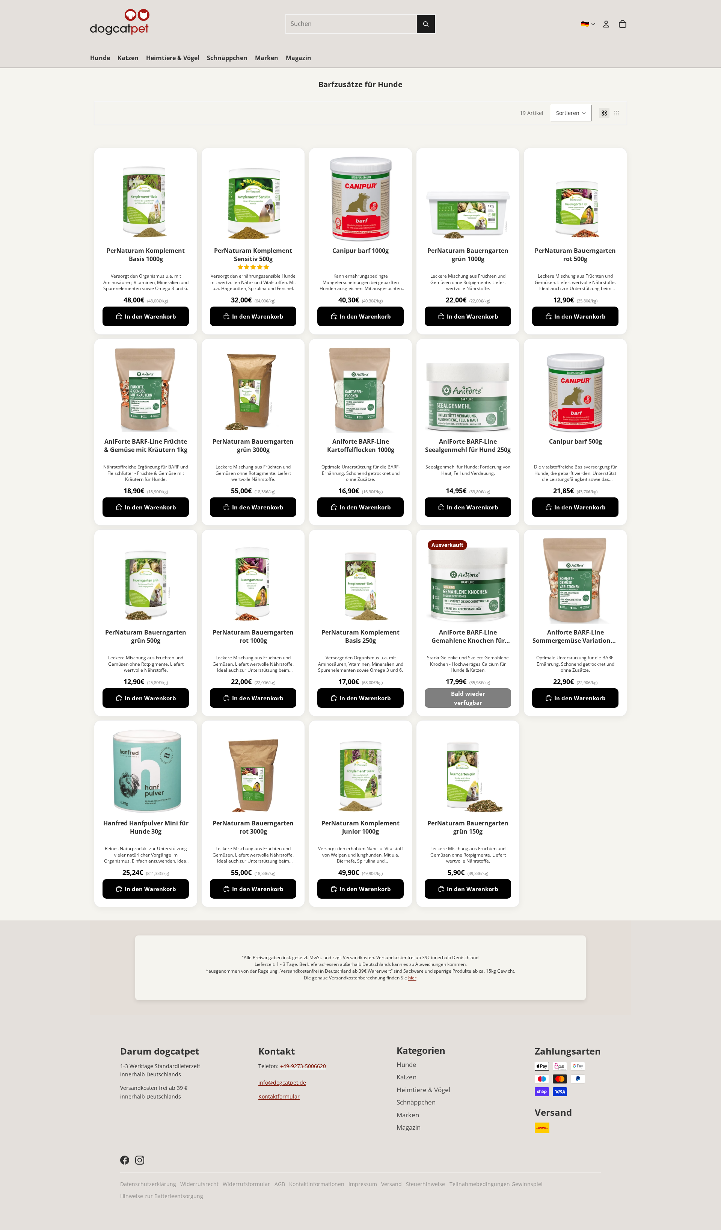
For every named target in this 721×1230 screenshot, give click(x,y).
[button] (571, 113)
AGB (280, 1184)
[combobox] (343, 24)
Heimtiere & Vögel (423, 1089)
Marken (408, 1115)
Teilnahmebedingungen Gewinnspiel (496, 1184)
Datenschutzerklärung (148, 1184)
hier (412, 978)
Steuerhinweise (425, 1184)
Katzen (406, 1077)
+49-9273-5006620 (303, 1066)
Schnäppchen (416, 1102)
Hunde (406, 1064)
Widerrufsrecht (199, 1184)
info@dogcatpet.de (282, 1082)
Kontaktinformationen (316, 1184)
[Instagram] (139, 1160)
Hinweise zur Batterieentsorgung (161, 1196)
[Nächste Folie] (398, 389)
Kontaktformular (279, 1096)
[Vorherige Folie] (323, 389)
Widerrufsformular (246, 1184)
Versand (391, 1184)
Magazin (409, 1127)
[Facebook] (124, 1160)
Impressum (362, 1184)
